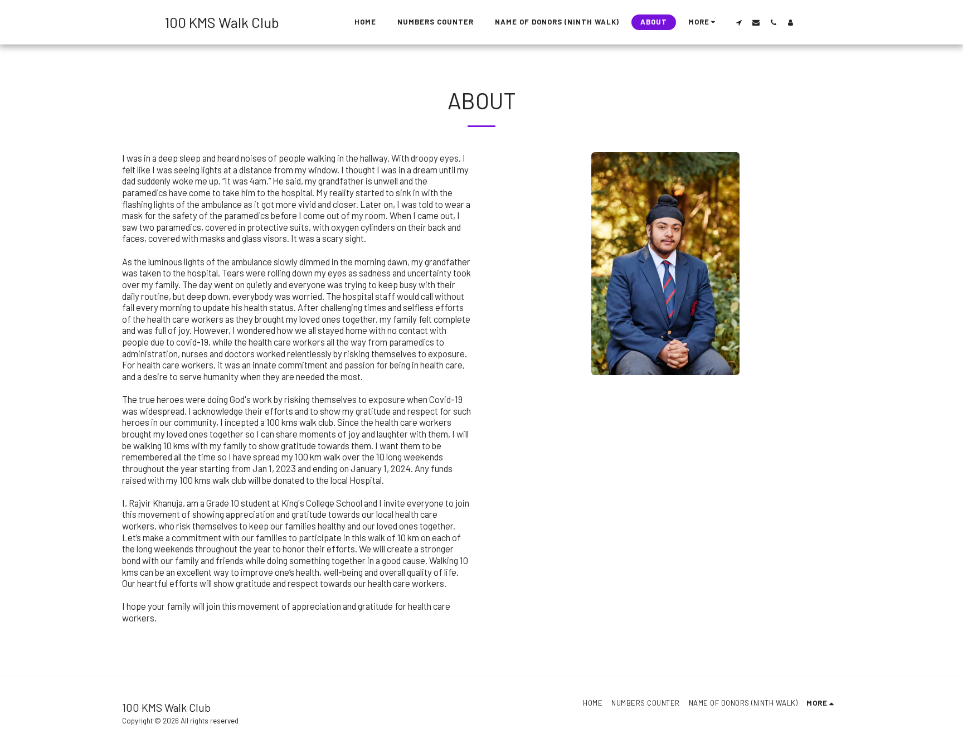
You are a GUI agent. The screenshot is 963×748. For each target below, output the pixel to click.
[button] (739, 22)
